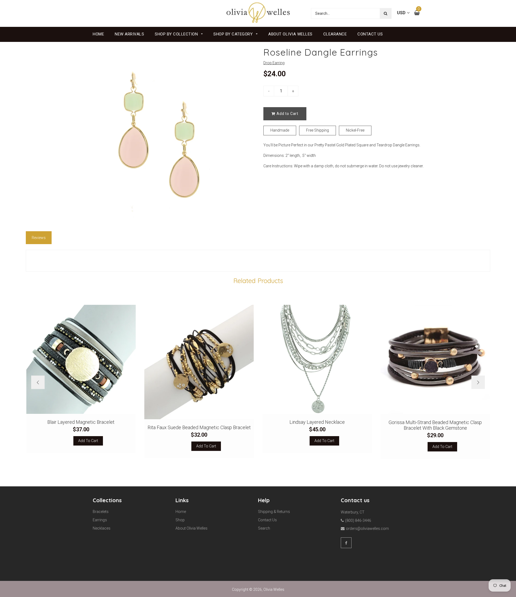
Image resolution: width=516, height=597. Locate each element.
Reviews (39, 238)
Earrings (100, 520)
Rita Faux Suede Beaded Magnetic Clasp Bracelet (199, 427)
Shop (180, 520)
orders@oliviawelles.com (367, 528)
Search (264, 528)
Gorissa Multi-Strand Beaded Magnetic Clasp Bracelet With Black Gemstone (435, 425)
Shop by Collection (177, 34)
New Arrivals (129, 34)
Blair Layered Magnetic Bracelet (80, 422)
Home (98, 34)
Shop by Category (233, 34)
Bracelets (101, 511)
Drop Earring (274, 63)
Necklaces (101, 528)
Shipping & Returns (274, 511)
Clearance (335, 34)
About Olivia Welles (290, 34)
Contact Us (370, 34)
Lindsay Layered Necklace (317, 422)
